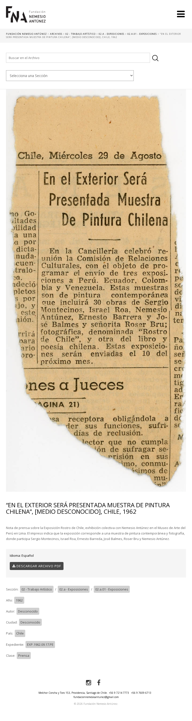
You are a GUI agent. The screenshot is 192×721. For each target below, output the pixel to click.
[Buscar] (155, 58)
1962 (19, 600)
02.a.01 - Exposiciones (111, 589)
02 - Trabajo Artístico (37, 589)
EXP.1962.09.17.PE (40, 644)
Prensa (23, 655)
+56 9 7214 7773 (119, 692)
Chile (20, 633)
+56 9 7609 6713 (141, 692)
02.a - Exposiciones (73, 589)
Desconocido (28, 611)
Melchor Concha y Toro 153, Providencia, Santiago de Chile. (73, 692)
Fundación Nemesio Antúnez (26, 17)
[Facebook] (98, 683)
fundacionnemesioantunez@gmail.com (96, 697)
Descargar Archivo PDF (38, 566)
